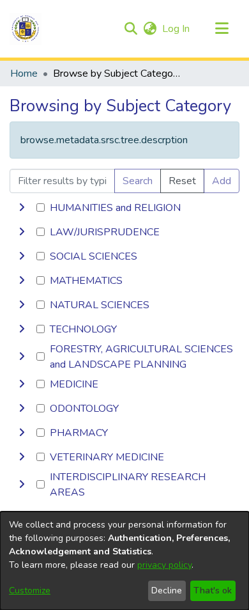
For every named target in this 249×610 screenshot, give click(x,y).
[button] (26, 29)
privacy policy (164, 565)
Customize (29, 590)
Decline (166, 590)
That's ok (212, 590)
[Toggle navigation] (221, 29)
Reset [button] (182, 181)
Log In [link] (176, 29)
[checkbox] (40, 207)
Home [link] (24, 73)
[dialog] (124, 561)
